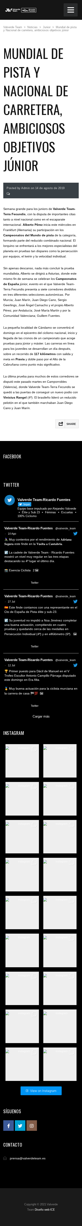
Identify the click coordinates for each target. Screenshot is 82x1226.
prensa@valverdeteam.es (27, 1158)
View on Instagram (43, 1091)
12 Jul (11, 665)
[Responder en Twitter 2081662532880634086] (7, 647)
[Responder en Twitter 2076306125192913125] (7, 706)
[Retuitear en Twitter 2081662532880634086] (15, 647)
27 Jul (11, 601)
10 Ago (12, 533)
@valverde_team (65, 528)
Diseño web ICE (45, 1209)
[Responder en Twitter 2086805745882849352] (7, 583)
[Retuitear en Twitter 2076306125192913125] (15, 706)
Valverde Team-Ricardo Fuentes (28, 528)
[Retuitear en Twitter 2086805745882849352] (15, 583)
